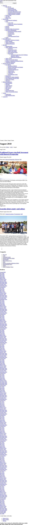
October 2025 (3, 284)
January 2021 (3, 352)
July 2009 (2, 513)
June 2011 (2, 487)
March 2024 (2, 305)
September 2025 (3, 285)
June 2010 (2, 501)
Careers (4, 93)
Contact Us (5, 96)
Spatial (6, 37)
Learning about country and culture (12, 209)
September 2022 (3, 327)
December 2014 (3, 436)
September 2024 (3, 299)
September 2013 (3, 454)
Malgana (10, 35)
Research (7, 27)
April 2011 (2, 490)
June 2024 (2, 301)
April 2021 (2, 348)
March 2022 (2, 335)
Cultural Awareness (9, 214)
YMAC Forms (8, 58)
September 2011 (3, 484)
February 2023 (3, 321)
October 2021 (3, 341)
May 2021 (2, 347)
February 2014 (3, 448)
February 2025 (3, 293)
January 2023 (3, 322)
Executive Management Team (14, 11)
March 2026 (2, 278)
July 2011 (2, 486)
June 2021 (2, 346)
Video (4, 262)
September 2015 (3, 425)
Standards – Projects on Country (12, 40)
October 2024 (3, 298)
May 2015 (2, 429)
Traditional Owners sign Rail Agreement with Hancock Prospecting (14, 153)
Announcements (8, 46)
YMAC (1, 0)
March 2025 (2, 292)
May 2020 (2, 362)
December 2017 (3, 395)
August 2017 (3, 400)
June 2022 (2, 331)
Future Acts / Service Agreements (15, 24)
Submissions (8, 75)
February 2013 (3, 463)
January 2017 (3, 409)
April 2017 (2, 405)
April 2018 (2, 390)
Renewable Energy (7, 38)
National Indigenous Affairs (9, 258)
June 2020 (2, 360)
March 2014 (2, 447)
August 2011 (2, 485)
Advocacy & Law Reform (8, 63)
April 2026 (2, 277)
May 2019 (2, 377)
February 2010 (3, 506)
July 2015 (2, 427)
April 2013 (2, 460)
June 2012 (2, 473)
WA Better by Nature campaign (12, 77)
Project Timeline (8, 41)
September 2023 (3, 312)
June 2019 (2, 375)
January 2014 (3, 449)
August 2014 (3, 441)
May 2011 (2, 489)
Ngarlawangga (11, 33)
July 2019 (2, 374)
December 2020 (3, 353)
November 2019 (3, 369)
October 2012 (3, 468)
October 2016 (3, 412)
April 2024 (2, 304)
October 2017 (3, 397)
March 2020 (2, 364)
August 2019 (3, 373)
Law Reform (8, 64)
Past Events (10, 53)
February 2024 (3, 306)
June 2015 (2, 428)
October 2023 (3, 311)
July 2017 (2, 401)
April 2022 (2, 333)
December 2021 (3, 338)
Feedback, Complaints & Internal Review (14, 61)
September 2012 (3, 469)
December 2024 (3, 295)
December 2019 (3, 368)
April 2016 (2, 420)
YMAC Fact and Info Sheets (11, 59)
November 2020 (3, 354)
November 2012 (3, 466)
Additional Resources (10, 43)
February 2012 (3, 478)
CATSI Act (10, 73)
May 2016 (2, 418)
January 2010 (3, 507)
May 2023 (2, 317)
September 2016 (3, 413)
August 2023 (3, 314)
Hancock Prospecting (10, 159)
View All (5, 254)
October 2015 (3, 423)
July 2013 (2, 457)
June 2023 (2, 316)
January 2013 (3, 464)
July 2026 (2, 273)
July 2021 (2, 344)
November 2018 (3, 383)
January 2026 (3, 280)
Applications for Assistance (11, 20)
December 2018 (3, 381)
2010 (11, 147)
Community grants (7, 257)
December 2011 (3, 480)
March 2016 (2, 421)
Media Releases (8, 83)
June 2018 (2, 388)
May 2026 (2, 275)
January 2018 (3, 394)
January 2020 (3, 367)
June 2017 (2, 402)
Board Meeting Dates (12, 10)
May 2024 (2, 303)
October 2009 (3, 511)
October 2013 (3, 453)
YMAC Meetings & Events (11, 47)
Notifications (11, 25)
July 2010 (2, 500)
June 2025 (2, 289)
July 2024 (2, 300)
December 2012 (3, 465)
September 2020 (3, 357)
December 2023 (3, 309)
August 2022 (3, 328)
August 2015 (3, 426)
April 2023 (2, 319)
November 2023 (3, 310)
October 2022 (3, 326)
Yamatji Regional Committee (14, 13)
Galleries (7, 89)
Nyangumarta (11, 32)
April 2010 (2, 503)
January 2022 (3, 337)
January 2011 (3, 494)
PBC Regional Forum (12, 52)
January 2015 (3, 434)
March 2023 (2, 320)
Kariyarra (17, 159)
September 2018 (3, 384)
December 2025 (3, 282)
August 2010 (3, 498)
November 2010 (3, 496)
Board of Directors (12, 9)
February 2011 (3, 492)
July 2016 (2, 416)
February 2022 (3, 336)
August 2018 (3, 385)
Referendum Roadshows (16, 57)
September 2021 (3, 342)
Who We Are (8, 6)
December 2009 (3, 508)
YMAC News (8, 86)
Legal (6, 21)
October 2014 (3, 438)
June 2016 (2, 417)
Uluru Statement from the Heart (12, 78)
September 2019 (3, 372)
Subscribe (7, 84)
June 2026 (2, 274)
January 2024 (3, 308)
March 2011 (2, 491)
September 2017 (3, 399)
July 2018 (2, 386)
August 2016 (3, 415)
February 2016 (3, 422)
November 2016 (3, 411)
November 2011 (3, 481)
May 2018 (2, 389)
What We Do (5, 19)
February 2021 (3, 351)
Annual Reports (8, 85)
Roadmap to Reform (12, 66)
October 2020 (3, 356)
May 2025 (2, 290)
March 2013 (2, 462)
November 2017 (3, 396)
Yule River (10, 48)
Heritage (7, 26)
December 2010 (3, 495)
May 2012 (2, 474)
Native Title (10, 22)
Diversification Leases (13, 74)
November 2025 (3, 283)
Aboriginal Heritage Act (13, 69)
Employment (8, 94)
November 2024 (3, 296)
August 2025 (3, 287)
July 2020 (2, 359)
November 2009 (3, 510)
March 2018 (2, 391)
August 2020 (3, 358)
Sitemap (4, 520)
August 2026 (3, 272)
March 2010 (2, 505)
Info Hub (5, 45)
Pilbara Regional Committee (14, 14)
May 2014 (2, 444)
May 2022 (2, 332)
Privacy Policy (6, 519)
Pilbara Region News (7, 260)
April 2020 (2, 363)
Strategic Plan (8, 15)
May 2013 (2, 459)
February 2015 (3, 433)
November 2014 (3, 437)
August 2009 (3, 512)
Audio (4, 255)
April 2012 (2, 475)
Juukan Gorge (11, 70)
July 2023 (2, 315)
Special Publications (9, 90)
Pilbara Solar (8, 17)
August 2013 (3, 455)
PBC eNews (8, 88)
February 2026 (3, 279)
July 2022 (2, 330)
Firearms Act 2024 (12, 68)
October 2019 (3, 370)
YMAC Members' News (8, 267)
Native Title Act (11, 72)
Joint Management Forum (13, 36)
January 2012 (3, 479)
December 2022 (3, 324)
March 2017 (2, 406)
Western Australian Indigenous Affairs (11, 263)
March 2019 (2, 379)
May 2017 (2, 404)
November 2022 (3, 325)
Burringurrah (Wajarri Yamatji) (14, 31)
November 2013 (3, 452)
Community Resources (10, 62)
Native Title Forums (12, 51)
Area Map (7, 16)
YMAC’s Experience (9, 42)
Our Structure (11, 8)
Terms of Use (5, 518)
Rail (20, 159)
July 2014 (2, 442)
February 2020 (3, 365)
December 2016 (3, 410)
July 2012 (2, 471)
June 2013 (2, 458)
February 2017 (3, 407)
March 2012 (2, 476)
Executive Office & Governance (12, 29)
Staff (22, 214)
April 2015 (2, 431)
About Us (5, 5)
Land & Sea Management (10, 30)
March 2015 (2, 432)
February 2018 (3, 393)
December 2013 (3, 450)
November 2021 (3, 340)
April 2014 (2, 445)
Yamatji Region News (7, 264)
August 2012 (3, 470)
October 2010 (3, 497)
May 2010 (2, 502)
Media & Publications (7, 82)
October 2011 (3, 482)
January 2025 (3, 294)
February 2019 (3, 380)
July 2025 (2, 288)
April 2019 (2, 378)
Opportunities (5, 259)
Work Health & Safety (10, 95)
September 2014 (3, 439)
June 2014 (2, 443)
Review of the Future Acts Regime (15, 67)
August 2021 (3, 343)
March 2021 (2, 349)
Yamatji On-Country (12, 50)
